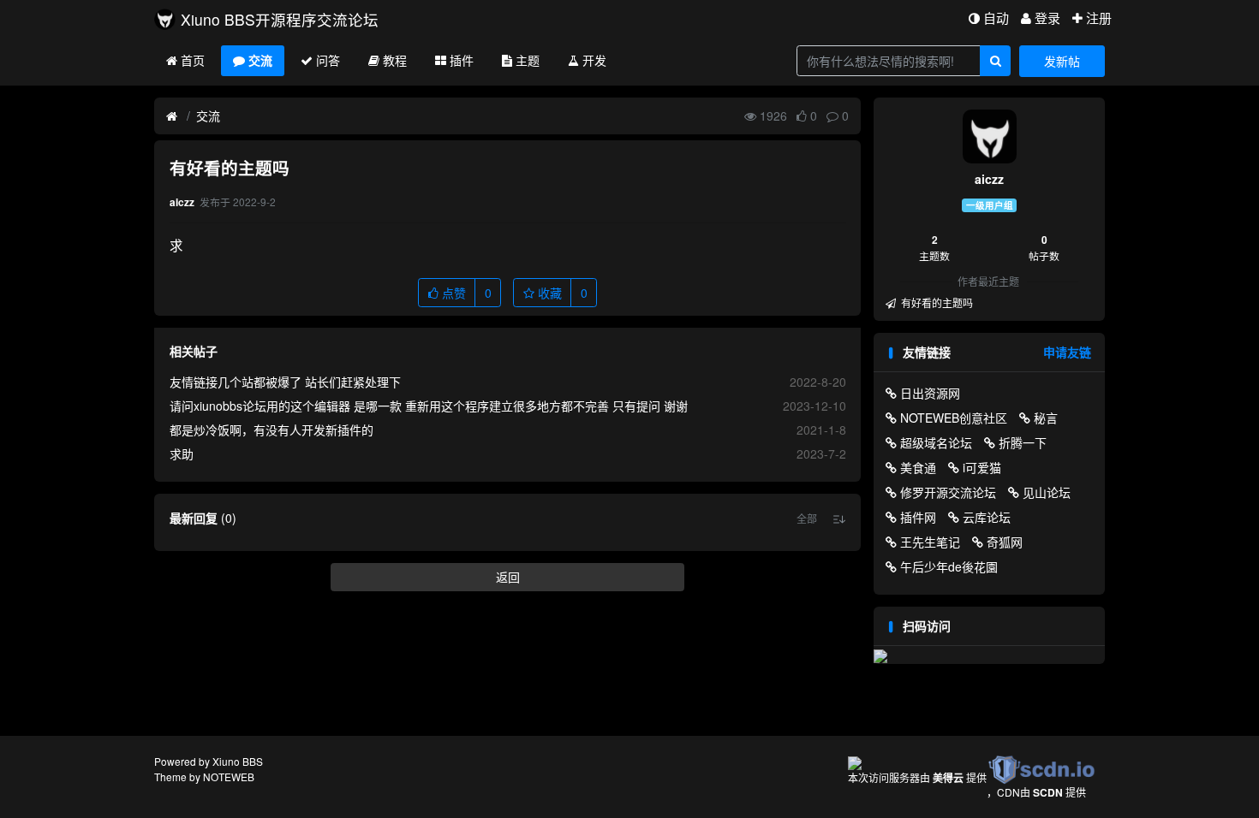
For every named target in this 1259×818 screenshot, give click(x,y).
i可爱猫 (982, 467)
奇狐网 (1005, 541)
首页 (193, 59)
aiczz (989, 178)
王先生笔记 (930, 541)
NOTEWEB (228, 776)
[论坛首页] (171, 116)
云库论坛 (987, 516)
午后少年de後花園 (949, 566)
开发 (594, 59)
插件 (462, 59)
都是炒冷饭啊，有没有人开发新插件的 (271, 429)
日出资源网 (930, 392)
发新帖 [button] (1062, 60)
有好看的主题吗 (935, 302)
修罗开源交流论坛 (948, 492)
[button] (807, 518)
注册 (1099, 18)
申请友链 (1067, 351)
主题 (528, 59)
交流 (260, 59)
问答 (328, 59)
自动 (996, 18)
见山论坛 (1047, 492)
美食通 (918, 467)
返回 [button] (508, 576)
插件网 (918, 516)
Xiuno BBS (237, 761)
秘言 (1046, 417)
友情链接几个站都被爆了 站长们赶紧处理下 (285, 381)
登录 (1047, 18)
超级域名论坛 (936, 442)
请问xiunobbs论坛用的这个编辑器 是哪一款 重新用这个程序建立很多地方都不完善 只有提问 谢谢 (429, 405)
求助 (182, 453)
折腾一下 (1023, 442)
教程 (395, 59)
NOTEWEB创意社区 (953, 417)
